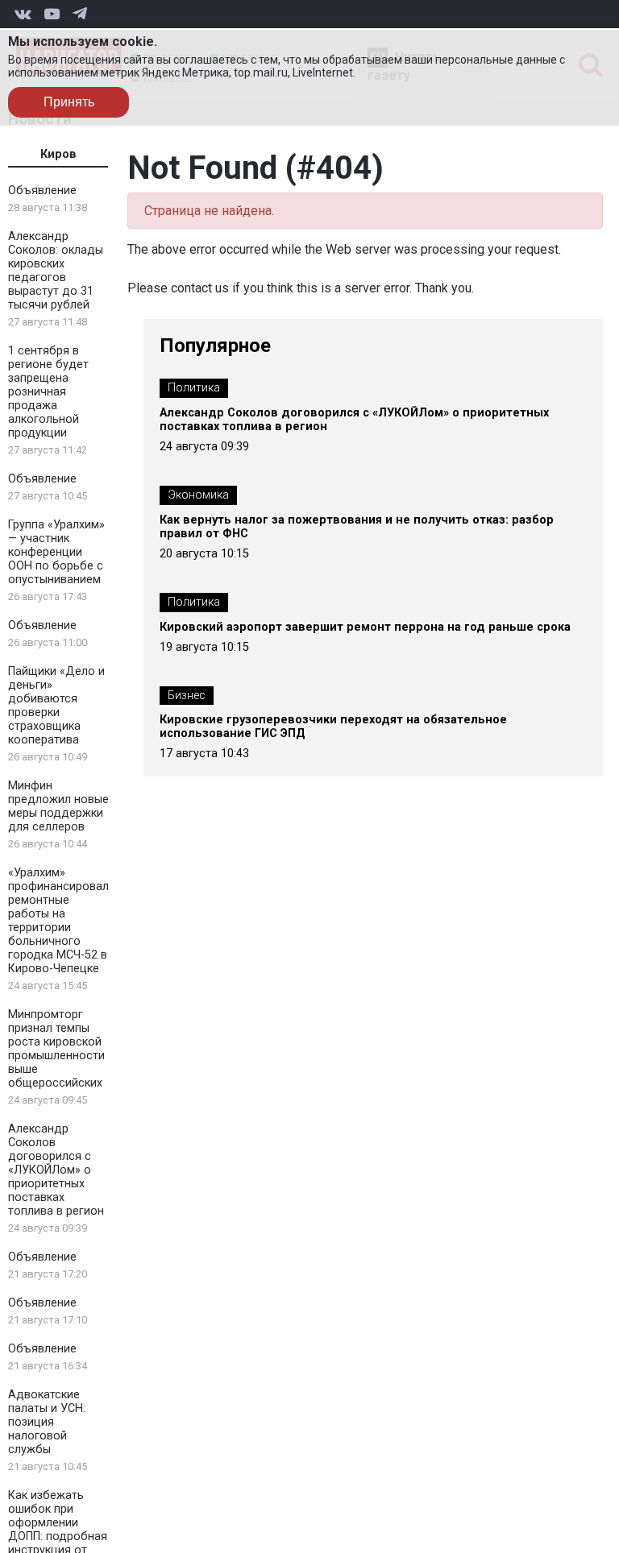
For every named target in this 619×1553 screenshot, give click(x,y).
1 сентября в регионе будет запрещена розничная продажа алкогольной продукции (48, 392)
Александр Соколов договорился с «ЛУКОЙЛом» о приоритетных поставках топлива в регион (56, 1170)
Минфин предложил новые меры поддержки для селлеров (58, 806)
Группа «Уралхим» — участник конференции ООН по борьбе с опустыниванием (56, 552)
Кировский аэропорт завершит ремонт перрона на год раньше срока (365, 627)
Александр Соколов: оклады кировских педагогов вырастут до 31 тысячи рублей (55, 271)
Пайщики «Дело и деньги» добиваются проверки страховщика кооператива (56, 706)
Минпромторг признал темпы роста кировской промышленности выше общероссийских (56, 1049)
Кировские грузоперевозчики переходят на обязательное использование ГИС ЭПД (333, 726)
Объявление (42, 190)
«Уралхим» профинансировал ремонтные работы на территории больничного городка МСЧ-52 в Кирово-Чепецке (58, 920)
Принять (69, 102)
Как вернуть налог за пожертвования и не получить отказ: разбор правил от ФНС (357, 526)
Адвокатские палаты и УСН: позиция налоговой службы (46, 1422)
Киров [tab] (58, 154)
